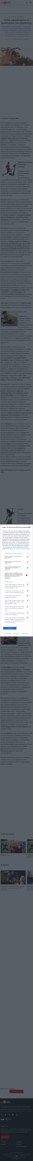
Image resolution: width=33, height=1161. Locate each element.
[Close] (30, 527)
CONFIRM (10, 628)
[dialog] (16, 580)
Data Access (16, 633)
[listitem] (16, 553)
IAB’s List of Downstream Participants (18, 548)
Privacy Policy (25, 633)
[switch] (27, 556)
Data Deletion (8, 633)
